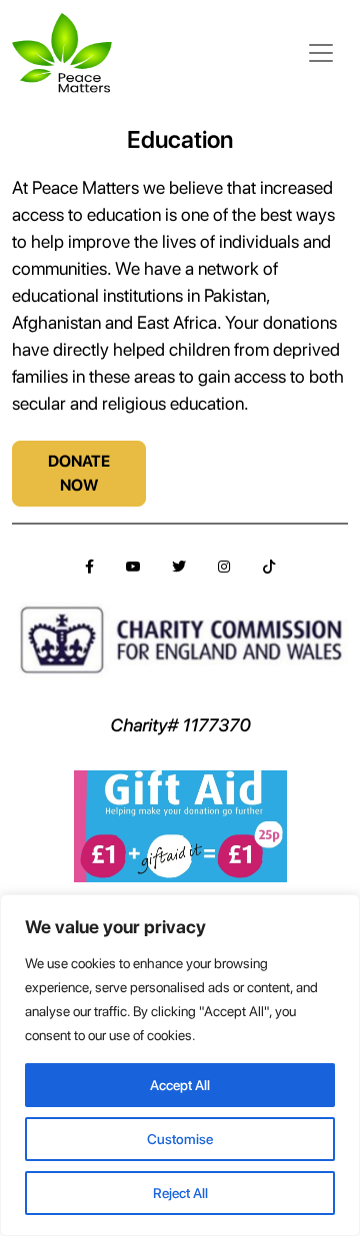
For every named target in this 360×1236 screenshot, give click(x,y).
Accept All (180, 1085)
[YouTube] (133, 567)
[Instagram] (224, 567)
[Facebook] (89, 567)
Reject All (180, 1193)
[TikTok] (269, 567)
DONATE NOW (79, 473)
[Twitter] (179, 567)
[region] (180, 1065)
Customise (180, 1139)
